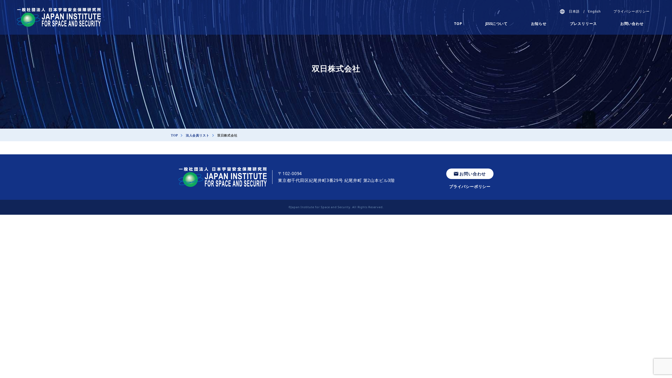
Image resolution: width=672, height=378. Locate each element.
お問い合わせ (632, 23)
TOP (458, 23)
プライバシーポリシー (631, 11)
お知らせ (539, 23)
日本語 (574, 11)
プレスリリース (583, 23)
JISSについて (496, 23)
